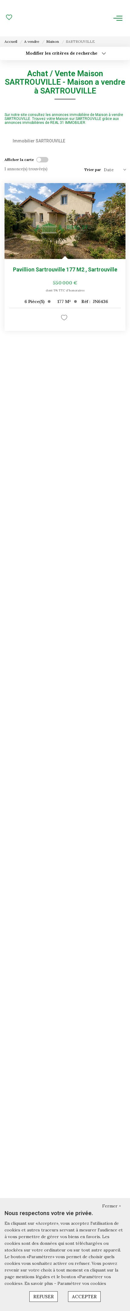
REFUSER (43, 1296)
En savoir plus (39, 1283)
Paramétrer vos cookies (81, 1283)
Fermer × (111, 1206)
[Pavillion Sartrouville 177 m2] (65, 221)
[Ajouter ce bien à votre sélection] (65, 318)
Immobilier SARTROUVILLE (39, 140)
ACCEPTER (84, 1296)
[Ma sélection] (9, 18)
